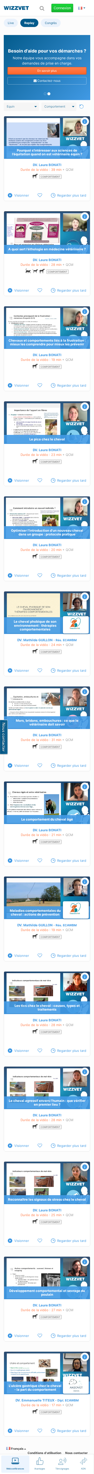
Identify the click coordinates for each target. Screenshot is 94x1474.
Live (11, 23)
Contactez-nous (48, 81)
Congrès (51, 23)
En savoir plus (47, 71)
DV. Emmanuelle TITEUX (35, 1400)
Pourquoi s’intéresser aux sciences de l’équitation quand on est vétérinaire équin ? (47, 152)
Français (17, 1448)
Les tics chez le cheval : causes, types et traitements (47, 1008)
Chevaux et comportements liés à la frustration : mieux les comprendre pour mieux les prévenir (47, 342)
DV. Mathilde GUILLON (35, 640)
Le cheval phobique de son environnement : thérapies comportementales (35, 625)
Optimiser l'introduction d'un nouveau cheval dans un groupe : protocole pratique (47, 532)
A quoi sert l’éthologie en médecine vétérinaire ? (47, 249)
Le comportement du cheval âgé (47, 819)
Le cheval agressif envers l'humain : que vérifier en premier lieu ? (47, 1103)
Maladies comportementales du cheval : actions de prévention (35, 913)
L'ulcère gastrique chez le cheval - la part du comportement (35, 1388)
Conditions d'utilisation (44, 1453)
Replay (29, 23)
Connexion (62, 8)
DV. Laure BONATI (47, 165)
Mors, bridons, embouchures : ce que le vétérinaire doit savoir (47, 722)
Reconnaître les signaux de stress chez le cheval (47, 1199)
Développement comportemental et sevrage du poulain (47, 1293)
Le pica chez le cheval (47, 439)
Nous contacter (76, 1453)
